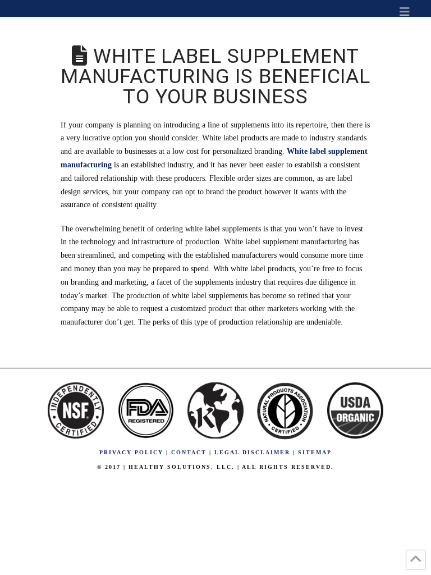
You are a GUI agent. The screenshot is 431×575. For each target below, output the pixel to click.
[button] (405, 11)
